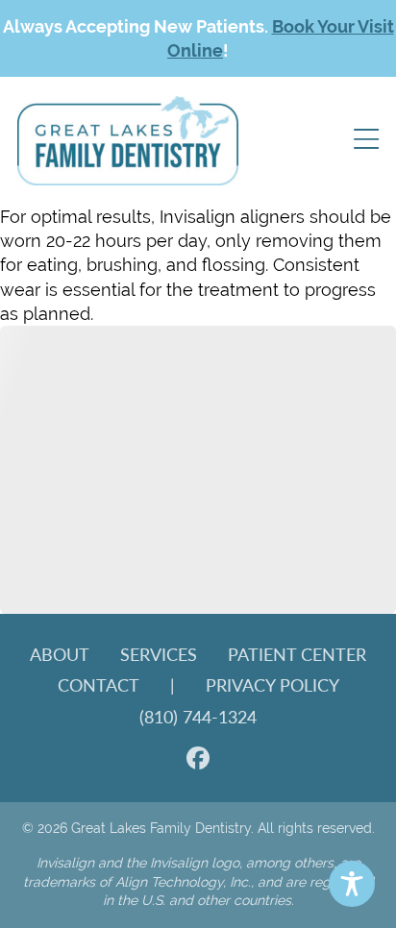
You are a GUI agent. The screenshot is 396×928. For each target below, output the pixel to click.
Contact (98, 684)
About (59, 654)
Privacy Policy (272, 684)
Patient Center (297, 654)
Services (158, 654)
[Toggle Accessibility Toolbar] (352, 884)
